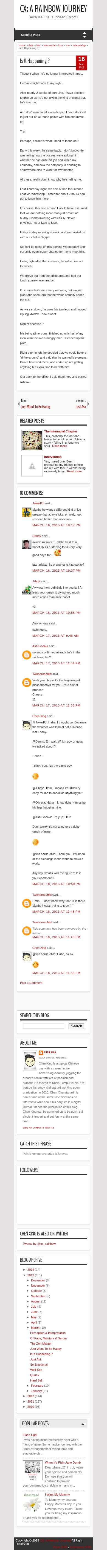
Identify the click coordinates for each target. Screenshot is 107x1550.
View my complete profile (38, 1127)
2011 (30, 1401)
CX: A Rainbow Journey (53, 9)
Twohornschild (42, 674)
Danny (36, 535)
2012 (30, 1396)
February (37, 1385)
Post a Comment (31, 982)
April (34, 1322)
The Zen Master (41, 1343)
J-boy (36, 581)
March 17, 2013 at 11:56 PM (56, 705)
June (34, 1311)
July (33, 1306)
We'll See (36, 1369)
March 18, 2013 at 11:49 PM (56, 937)
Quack (34, 1375)
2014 (30, 1269)
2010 (30, 1406)
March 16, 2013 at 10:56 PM (56, 612)
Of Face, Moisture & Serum (48, 1338)
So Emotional (38, 1364)
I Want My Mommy (57, 1494)
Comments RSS (80, 1547)
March (35, 1327)
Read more (59, 445)
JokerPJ (38, 503)
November (38, 1285)
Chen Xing (39, 716)
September (38, 1296)
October (36, 1290)
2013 (30, 1275)
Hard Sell (36, 1380)
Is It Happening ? (35, 61)
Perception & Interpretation (48, 1332)
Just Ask (36, 1359)
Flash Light (30, 1434)
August (35, 1301)
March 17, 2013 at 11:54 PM (56, 663)
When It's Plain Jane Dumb (63, 1462)
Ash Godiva (40, 646)
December (38, 1280)
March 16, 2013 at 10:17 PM (56, 525)
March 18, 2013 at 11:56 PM (56, 973)
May (34, 1317)
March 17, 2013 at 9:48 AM (55, 635)
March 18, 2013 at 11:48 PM (56, 911)
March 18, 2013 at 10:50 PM (56, 884)
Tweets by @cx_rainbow (39, 1243)
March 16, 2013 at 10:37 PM (56, 570)
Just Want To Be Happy (46, 1348)
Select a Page (30, 34)
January (36, 1390)
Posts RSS (60, 1547)
